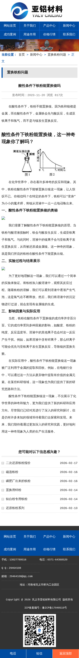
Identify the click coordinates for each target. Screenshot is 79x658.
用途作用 (29, 34)
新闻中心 (69, 25)
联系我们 (69, 34)
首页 (22, 54)
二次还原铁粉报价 (18, 463)
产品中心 (49, 25)
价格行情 (49, 34)
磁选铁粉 (12, 472)
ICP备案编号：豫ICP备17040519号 (45, 607)
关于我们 (29, 25)
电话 (13, 653)
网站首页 (10, 25)
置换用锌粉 (13, 490)
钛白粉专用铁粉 (16, 499)
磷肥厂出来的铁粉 (18, 481)
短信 (39, 653)
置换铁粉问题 (57, 54)
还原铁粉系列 (15, 508)
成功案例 (10, 34)
